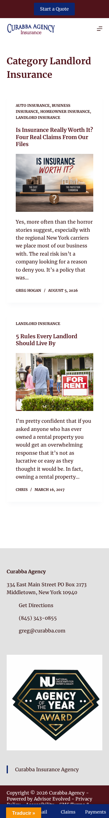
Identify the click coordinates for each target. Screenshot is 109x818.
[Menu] (99, 28)
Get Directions (36, 605)
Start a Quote (54, 9)
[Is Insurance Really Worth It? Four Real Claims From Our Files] (55, 183)
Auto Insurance (33, 105)
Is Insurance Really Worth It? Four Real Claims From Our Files (54, 137)
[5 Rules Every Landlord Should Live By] (55, 382)
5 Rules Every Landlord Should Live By (46, 340)
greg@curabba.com (42, 631)
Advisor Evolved (52, 799)
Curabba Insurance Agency (47, 769)
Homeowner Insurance (65, 111)
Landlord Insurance (38, 117)
